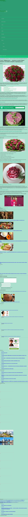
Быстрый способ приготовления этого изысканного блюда (9, 88)
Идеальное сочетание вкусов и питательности (8, 86)
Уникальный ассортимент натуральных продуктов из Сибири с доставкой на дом (12, 220)
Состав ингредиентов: (6, 89)
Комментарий (2, 282)
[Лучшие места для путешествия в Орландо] (6, 444)
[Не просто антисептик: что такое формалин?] (5, 406)
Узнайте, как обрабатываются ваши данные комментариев (19, 291)
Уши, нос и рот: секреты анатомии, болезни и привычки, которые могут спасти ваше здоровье (12, 316)
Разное (2, 40)
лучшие (22, 500)
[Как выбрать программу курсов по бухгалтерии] (5, 322)
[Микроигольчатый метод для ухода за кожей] (6, 398)
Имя (0, 283)
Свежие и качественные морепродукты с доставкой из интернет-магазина (11, 230)
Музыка (4, 46)
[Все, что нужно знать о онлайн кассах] (5, 483)
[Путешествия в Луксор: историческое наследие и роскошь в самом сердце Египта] (6, 452)
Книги (3, 43)
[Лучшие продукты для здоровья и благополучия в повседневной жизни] (5, 309)
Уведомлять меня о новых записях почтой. (6, 288)
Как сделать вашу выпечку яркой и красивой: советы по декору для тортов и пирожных (13, 273)
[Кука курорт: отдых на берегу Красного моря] (6, 498)
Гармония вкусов (6, 87)
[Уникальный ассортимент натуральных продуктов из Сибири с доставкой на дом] (5, 335)
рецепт (12, 502)
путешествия (8, 502)
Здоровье (2, 18)
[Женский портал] (3, 1)
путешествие (3, 502)
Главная (1, 58)
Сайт (0, 286)
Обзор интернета (5, 49)
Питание (3, 58)
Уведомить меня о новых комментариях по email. (6, 287)
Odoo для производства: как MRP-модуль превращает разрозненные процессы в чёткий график (12, 329)
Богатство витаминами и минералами (8, 90)
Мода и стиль (3, 21)
